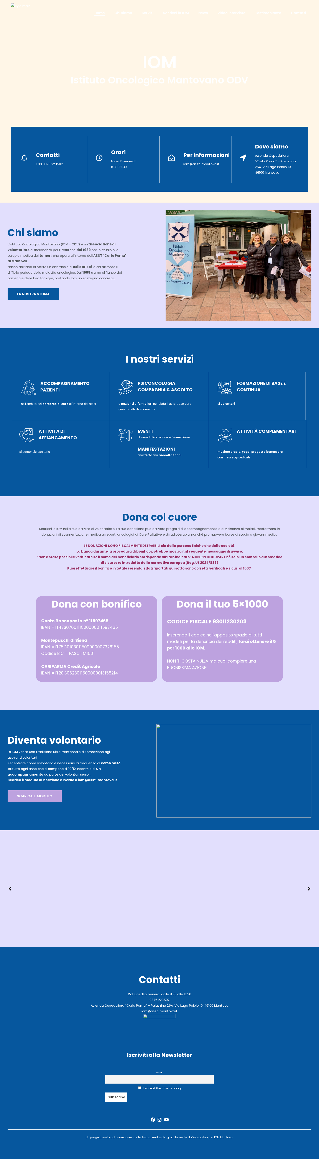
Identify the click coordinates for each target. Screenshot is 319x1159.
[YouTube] (166, 1121)
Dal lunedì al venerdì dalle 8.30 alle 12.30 (159, 994)
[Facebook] (152, 1121)
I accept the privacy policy (162, 1088)
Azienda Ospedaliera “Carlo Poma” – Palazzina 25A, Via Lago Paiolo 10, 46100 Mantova (160, 1005)
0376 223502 (159, 999)
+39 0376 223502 (49, 164)
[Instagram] (159, 1121)
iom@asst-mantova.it (201, 164)
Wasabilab (200, 1137)
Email (159, 1072)
